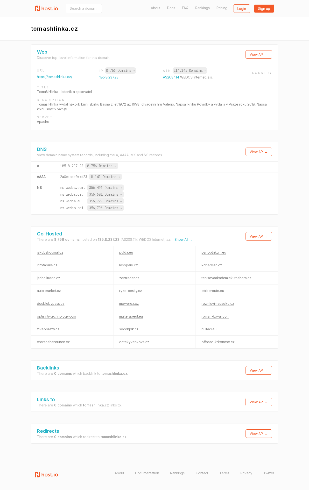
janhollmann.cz (48, 278)
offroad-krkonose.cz (218, 342)
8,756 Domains (120, 70)
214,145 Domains (190, 70)
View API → (259, 54)
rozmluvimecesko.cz (218, 303)
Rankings (202, 8)
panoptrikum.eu (214, 252)
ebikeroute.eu (213, 291)
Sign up (264, 9)
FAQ (185, 8)
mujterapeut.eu (131, 316)
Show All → (183, 239)
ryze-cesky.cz (130, 291)
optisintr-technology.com (56, 316)
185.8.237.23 (109, 77)
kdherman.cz (212, 265)
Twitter (268, 473)
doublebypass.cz (50, 303)
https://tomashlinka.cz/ (54, 77)
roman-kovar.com (215, 316)
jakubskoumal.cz (50, 252)
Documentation (147, 473)
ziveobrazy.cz (48, 329)
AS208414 (171, 77)
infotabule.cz (47, 265)
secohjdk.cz (129, 329)
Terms (224, 473)
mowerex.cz (129, 303)
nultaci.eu (209, 329)
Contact (202, 473)
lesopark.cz (128, 265)
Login (241, 9)
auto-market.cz (49, 291)
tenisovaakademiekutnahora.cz (226, 278)
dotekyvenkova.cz (134, 342)
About (155, 8)
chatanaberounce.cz (53, 342)
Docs (171, 8)
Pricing (222, 8)
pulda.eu (126, 252)
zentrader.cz (129, 278)
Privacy (246, 473)
